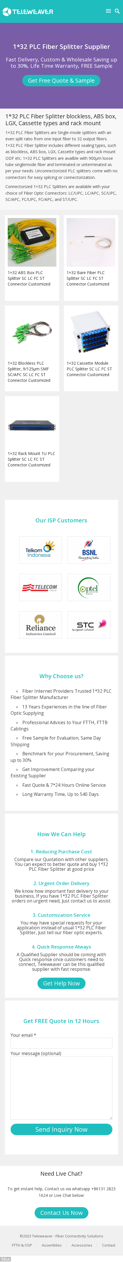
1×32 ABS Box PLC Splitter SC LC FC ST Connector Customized (29, 278)
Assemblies (52, 1245)
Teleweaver (42, 1236)
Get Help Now (61, 983)
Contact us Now (61, 1213)
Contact (108, 1245)
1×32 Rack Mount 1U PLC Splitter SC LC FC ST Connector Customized (31, 459)
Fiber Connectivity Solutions (79, 1236)
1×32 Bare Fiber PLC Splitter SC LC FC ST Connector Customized (88, 278)
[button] (109, 10)
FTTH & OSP (22, 1245)
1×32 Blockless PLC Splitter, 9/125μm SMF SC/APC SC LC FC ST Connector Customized (29, 371)
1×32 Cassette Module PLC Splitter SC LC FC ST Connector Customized (89, 368)
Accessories (82, 1245)
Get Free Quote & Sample (61, 80)
